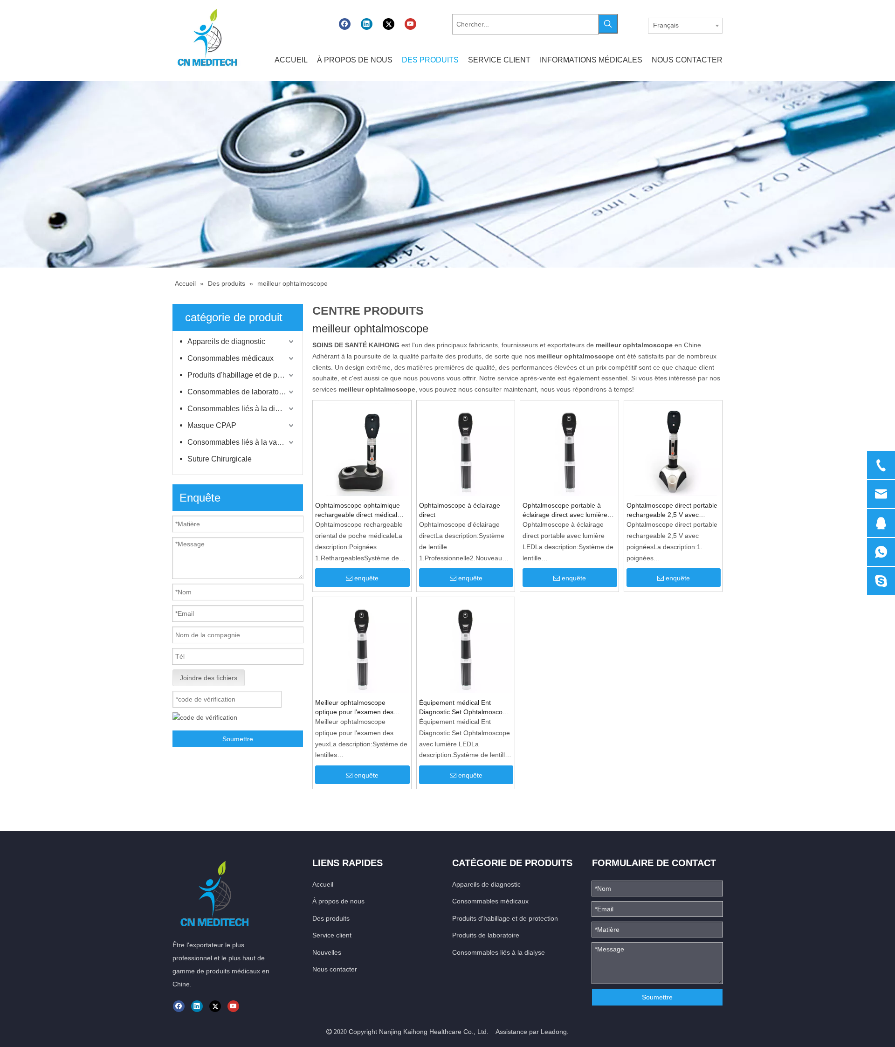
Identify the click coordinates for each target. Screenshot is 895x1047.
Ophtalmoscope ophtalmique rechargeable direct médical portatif (357, 510)
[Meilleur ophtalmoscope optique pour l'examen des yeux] (362, 645)
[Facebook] (345, 24)
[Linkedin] (366, 24)
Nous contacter (334, 969)
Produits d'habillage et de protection (241, 375)
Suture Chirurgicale (219, 459)
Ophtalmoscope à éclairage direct (459, 510)
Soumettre (237, 739)
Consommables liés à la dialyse (240, 409)
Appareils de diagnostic (226, 341)
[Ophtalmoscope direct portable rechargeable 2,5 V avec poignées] (673, 449)
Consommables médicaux (230, 358)
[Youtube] (410, 24)
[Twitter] (388, 24)
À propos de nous (338, 901)
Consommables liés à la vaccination (241, 442)
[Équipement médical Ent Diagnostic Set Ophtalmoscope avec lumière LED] (466, 645)
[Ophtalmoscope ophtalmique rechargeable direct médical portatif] (362, 449)
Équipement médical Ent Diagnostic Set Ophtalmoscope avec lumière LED (464, 707)
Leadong (554, 1031)
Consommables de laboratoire (237, 392)
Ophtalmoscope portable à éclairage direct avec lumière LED (565, 510)
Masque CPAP (211, 425)
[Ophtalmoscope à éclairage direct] (466, 449)
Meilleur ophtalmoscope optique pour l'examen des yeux (354, 707)
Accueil (322, 884)
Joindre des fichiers (208, 678)
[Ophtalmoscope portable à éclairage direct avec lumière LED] (569, 449)
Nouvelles (326, 952)
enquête (366, 578)
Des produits (331, 918)
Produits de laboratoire (485, 935)
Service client (331, 935)
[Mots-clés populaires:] (608, 24)
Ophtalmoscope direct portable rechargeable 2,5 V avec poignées (671, 510)
